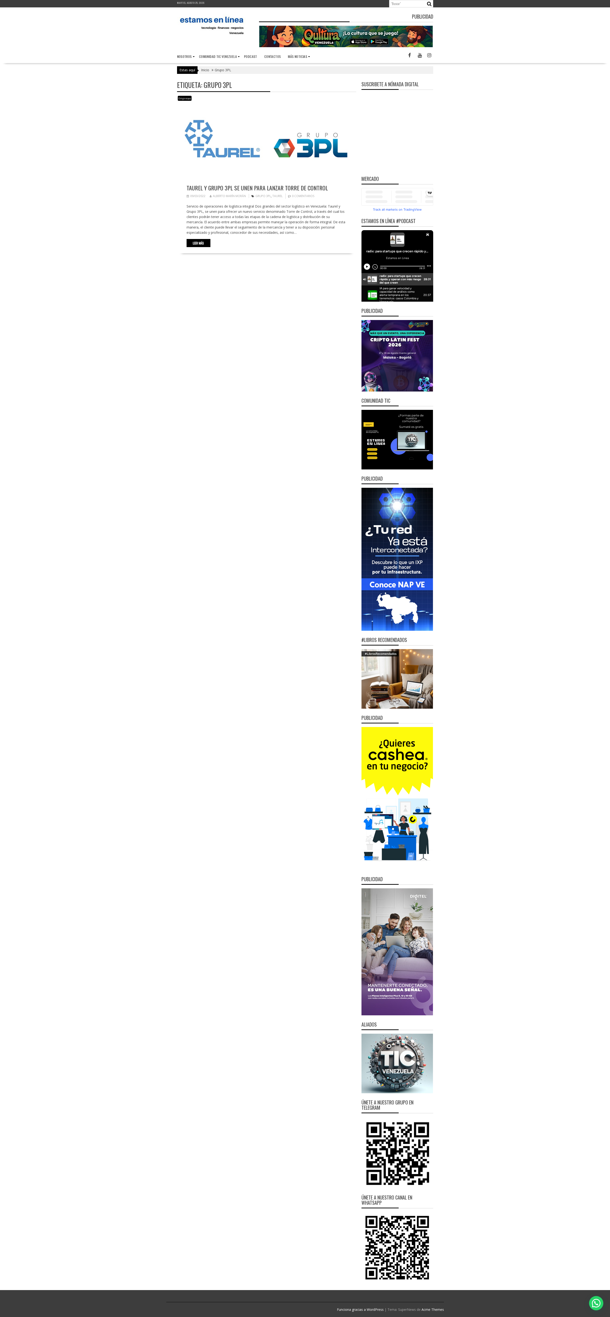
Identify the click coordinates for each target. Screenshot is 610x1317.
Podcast (250, 56)
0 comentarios (303, 196)
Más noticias (297, 56)
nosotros (184, 56)
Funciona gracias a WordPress (360, 1309)
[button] (596, 1303)
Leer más (198, 243)
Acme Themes (433, 1309)
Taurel (277, 196)
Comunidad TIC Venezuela (218, 56)
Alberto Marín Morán (229, 196)
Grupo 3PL (263, 196)
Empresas (184, 98)
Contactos (272, 56)
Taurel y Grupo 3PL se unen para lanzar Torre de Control (257, 187)
